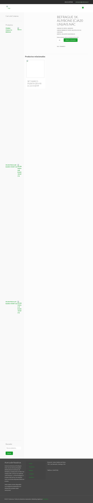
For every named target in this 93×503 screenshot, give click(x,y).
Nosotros (31, 477)
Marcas (31, 470)
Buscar (9, 453)
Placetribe (45, 499)
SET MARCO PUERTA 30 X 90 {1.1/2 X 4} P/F (34, 83)
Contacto (31, 474)
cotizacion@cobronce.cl (81, 2)
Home (30, 463)
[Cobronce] (8, 8)
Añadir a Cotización (70, 40)
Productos (31, 467)
